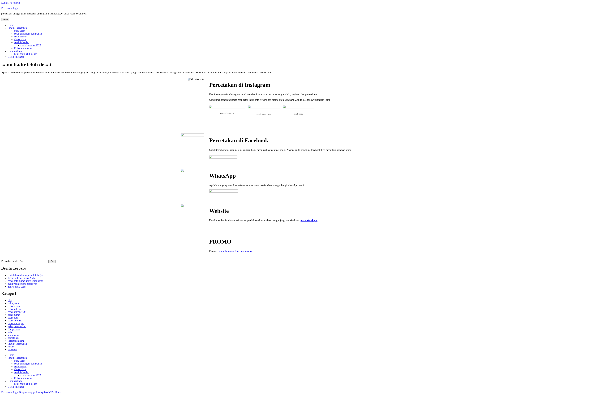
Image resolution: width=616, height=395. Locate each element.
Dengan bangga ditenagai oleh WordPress (40, 392)
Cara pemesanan (16, 56)
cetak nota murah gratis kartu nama (234, 251)
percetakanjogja (308, 220)
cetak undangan (16, 323)
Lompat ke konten (10, 2)
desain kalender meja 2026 (21, 278)
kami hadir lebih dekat (25, 54)
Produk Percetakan (17, 28)
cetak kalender (21, 42)
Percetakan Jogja (9, 8)
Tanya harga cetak (17, 286)
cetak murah (14, 314)
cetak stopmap (15, 320)
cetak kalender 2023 (31, 45)
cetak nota (13, 317)
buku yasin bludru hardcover (22, 283)
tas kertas (12, 349)
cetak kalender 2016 (18, 312)
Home (11, 25)
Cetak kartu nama (23, 48)
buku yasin (19, 30)
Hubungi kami (15, 51)
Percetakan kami (16, 340)
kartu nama (13, 335)
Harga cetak (14, 329)
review (11, 346)
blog (10, 300)
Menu (5, 19)
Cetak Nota (20, 39)
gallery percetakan (17, 326)
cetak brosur (20, 36)
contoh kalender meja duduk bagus (25, 275)
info (10, 332)
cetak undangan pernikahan (28, 33)
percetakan (13, 338)
